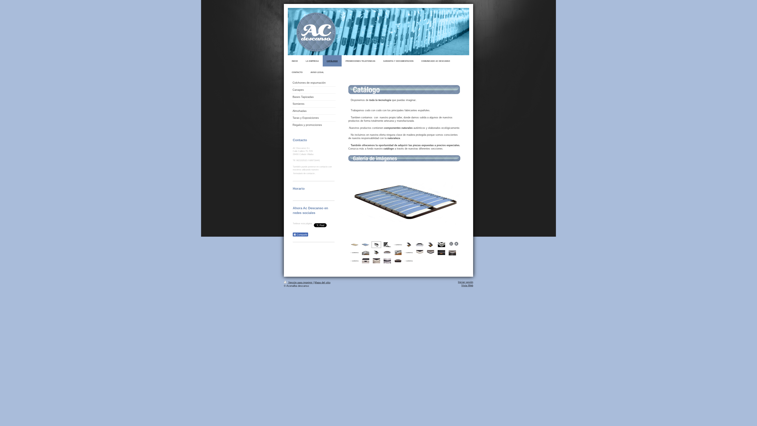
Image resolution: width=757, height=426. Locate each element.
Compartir (301, 234)
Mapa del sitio (322, 282)
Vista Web (467, 285)
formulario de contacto (304, 173)
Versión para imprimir (300, 282)
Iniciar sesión (465, 282)
